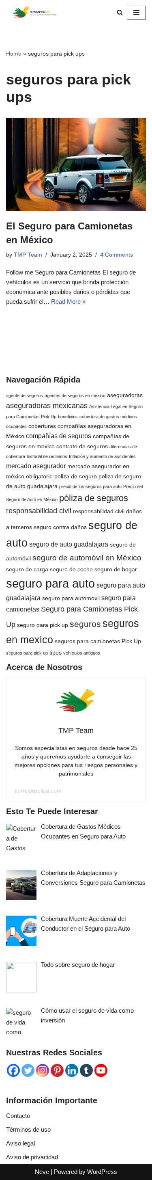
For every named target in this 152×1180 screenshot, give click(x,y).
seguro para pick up (42, 625)
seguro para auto (50, 583)
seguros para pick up (27, 653)
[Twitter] (27, 1070)
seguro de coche (71, 569)
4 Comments (116, 255)
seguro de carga (27, 569)
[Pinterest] (57, 1070)
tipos (55, 652)
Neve (42, 1171)
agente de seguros (24, 395)
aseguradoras (125, 395)
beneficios (68, 416)
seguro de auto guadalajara (68, 544)
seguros (85, 624)
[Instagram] (42, 1070)
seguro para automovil (71, 598)
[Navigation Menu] (136, 12)
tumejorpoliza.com (38, 790)
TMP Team (28, 255)
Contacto (18, 1115)
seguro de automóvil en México (86, 557)
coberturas (42, 426)
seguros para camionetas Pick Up (98, 641)
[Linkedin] (71, 1070)
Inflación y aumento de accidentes (102, 456)
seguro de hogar (115, 569)
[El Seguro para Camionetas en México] (76, 164)
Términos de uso (28, 1129)
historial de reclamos (47, 456)
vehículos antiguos (81, 653)
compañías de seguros (58, 435)
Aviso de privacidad (32, 1157)
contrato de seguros (82, 446)
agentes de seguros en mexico (75, 395)
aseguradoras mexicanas (47, 406)
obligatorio (39, 476)
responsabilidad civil (38, 511)
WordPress (102, 1171)
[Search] (120, 12)
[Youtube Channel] (100, 1070)
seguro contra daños (60, 527)
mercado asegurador (36, 465)
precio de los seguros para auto (90, 486)
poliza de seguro (75, 476)
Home (13, 53)
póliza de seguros (93, 498)
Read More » (68, 301)
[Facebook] (13, 1070)
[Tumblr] (86, 1070)
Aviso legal (20, 1143)
